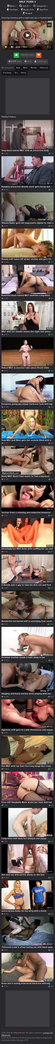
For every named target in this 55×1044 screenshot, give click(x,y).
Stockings (7, 73)
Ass (16, 73)
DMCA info (5, 1036)
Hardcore (44, 68)
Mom (25, 68)
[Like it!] (16, 55)
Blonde (34, 68)
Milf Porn (27, 2)
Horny (23, 73)
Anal (18, 68)
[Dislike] (38, 55)
